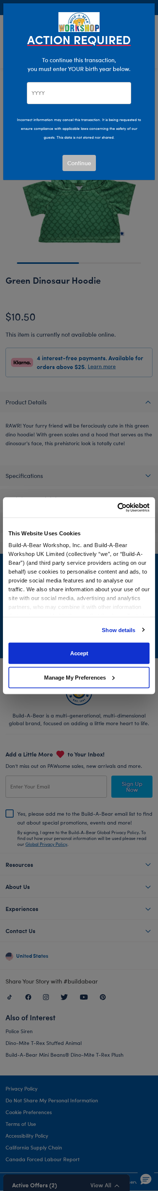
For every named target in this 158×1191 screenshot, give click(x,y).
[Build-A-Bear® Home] (79, 21)
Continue (79, 163)
